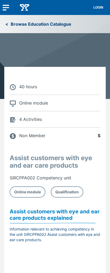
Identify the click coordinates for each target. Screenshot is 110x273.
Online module (27, 192)
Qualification (67, 192)
